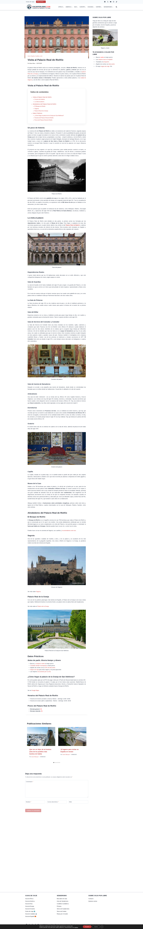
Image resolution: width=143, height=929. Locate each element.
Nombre (28, 802)
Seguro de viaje (34, 669)
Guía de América (30, 901)
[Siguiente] (84, 744)
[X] (108, 2)
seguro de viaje (105, 66)
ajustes (76, 927)
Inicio (29, 56)
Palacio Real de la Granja (41, 110)
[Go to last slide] (29, 744)
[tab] (53, 762)
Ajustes (96, 926)
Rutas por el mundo (62, 914)
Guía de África (29, 898)
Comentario (29, 781)
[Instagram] (113, 2)
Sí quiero (87, 926)
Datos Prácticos (37, 113)
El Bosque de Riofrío (39, 106)
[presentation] (41, 736)
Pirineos (59, 906)
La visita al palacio (39, 101)
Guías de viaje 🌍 (30, 911)
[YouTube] (110, 2)
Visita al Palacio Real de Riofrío (42, 97)
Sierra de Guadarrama (63, 909)
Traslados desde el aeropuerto (38, 665)
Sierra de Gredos (61, 911)
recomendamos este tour (69, 530)
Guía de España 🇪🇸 (30, 916)
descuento (112, 64)
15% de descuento (50, 667)
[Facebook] (105, 2)
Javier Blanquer (35, 756)
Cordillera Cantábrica (63, 903)
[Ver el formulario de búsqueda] (116, 7)
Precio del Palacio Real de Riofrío (43, 120)
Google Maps (35, 690)
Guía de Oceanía (30, 909)
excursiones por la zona (44, 671)
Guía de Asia (28, 903)
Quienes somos (92, 901)
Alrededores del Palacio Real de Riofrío (44, 104)
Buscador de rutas (62, 898)
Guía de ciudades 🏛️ (31, 914)
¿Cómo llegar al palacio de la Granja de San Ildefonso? (49, 115)
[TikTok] (116, 2)
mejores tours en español (105, 59)
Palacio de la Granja (43, 606)
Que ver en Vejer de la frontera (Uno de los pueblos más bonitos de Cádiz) (40, 752)
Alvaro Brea (32, 63)
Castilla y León (38, 56)
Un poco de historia (39, 99)
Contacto (90, 898)
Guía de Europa (29, 906)
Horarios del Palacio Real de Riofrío (43, 117)
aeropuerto (106, 62)
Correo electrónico (53, 802)
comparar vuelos (40, 663)
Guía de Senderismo (62, 901)
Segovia (36, 108)
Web (70, 802)
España (33, 56)
